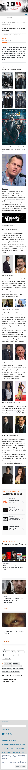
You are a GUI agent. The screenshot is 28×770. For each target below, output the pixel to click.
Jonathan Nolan (6, 666)
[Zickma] (14, 11)
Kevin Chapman (16, 666)
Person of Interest (18, 668)
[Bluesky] (3, 734)
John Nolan (16, 663)
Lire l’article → (6, 576)
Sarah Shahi (5, 671)
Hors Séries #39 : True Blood (14, 510)
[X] (8, 734)
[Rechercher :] (14, 17)
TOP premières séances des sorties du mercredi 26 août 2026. (13, 568)
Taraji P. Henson (15, 671)
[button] (26, 14)
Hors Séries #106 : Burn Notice (14, 501)
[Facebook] (5, 734)
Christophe (4, 748)
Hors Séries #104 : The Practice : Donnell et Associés (15, 528)
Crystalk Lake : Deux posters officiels (13, 632)
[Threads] (11, 734)
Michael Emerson (6, 668)
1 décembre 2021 (7, 34)
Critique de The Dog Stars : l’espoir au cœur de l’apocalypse (13, 600)
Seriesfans (15, 34)
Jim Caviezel (8, 663)
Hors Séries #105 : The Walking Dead (14, 519)
